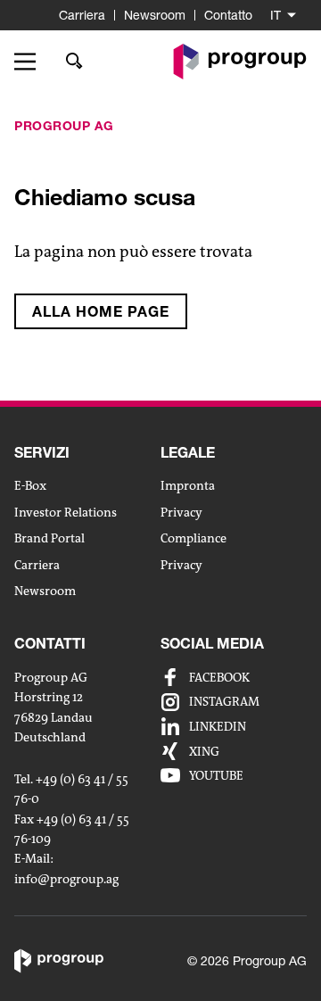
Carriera (82, 14)
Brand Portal (49, 538)
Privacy (181, 512)
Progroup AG (64, 125)
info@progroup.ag (66, 879)
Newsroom (154, 14)
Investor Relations (65, 512)
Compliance (193, 538)
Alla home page (100, 310)
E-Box (30, 485)
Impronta (187, 485)
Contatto (228, 14)
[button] (31, 61)
